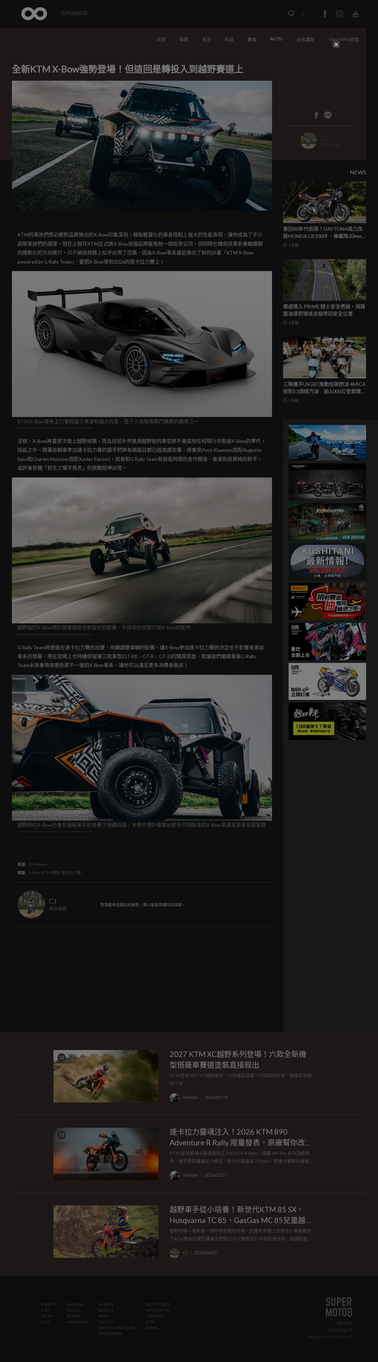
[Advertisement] (189, 83)
